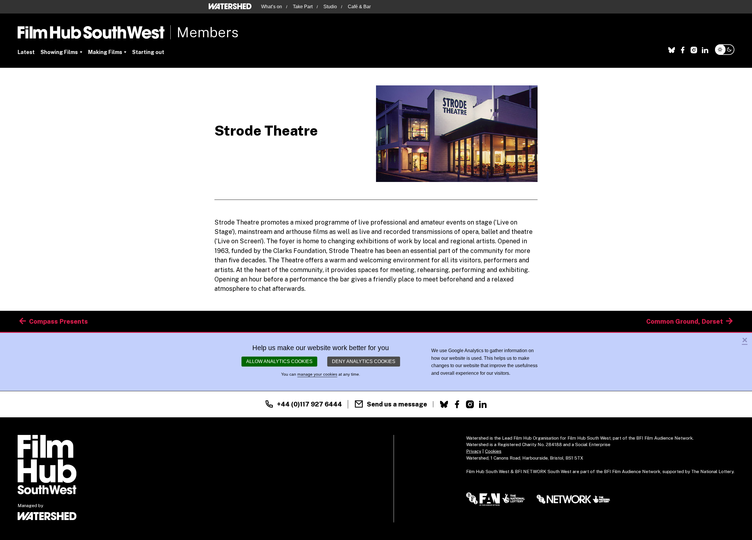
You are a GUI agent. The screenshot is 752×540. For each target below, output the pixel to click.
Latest (26, 52)
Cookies (493, 451)
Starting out (148, 52)
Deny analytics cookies (363, 361)
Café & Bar (359, 6)
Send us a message (397, 404)
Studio (330, 6)
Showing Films (59, 52)
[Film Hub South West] (91, 32)
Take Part (303, 6)
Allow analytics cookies (279, 361)
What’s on (271, 6)
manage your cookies (317, 374)
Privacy (473, 451)
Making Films (105, 52)
